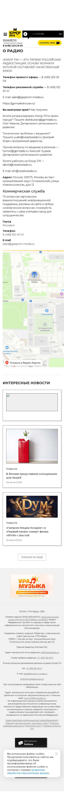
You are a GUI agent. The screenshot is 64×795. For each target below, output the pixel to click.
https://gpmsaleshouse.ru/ (19, 103)
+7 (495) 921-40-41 (34, 668)
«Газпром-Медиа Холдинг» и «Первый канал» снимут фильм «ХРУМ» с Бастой (27, 531)
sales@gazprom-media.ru (28, 97)
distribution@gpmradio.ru (41, 119)
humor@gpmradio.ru (16, 151)
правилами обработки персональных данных (28, 771)
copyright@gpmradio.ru (35, 698)
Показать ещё (32, 557)
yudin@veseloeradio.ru (28, 137)
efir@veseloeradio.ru (24, 171)
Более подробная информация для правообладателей (31, 720)
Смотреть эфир (47, 43)
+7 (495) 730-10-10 (45, 658)
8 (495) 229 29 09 (13, 46)
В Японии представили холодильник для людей (31, 475)
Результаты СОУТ (33, 726)
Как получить (39, 109)
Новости (11, 468)
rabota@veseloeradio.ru (17, 164)
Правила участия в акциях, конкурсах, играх (26, 723)
